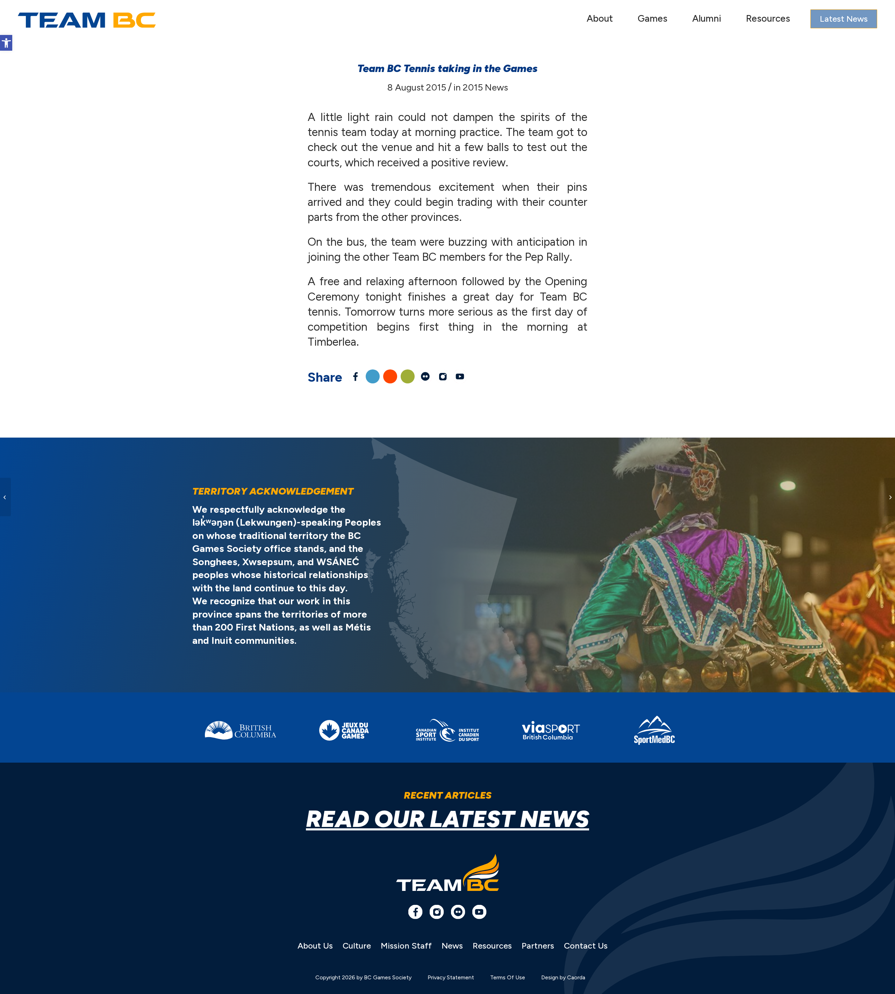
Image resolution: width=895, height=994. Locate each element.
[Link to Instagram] (443, 376)
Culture (357, 946)
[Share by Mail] (408, 376)
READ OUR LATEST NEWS (447, 819)
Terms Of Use (507, 977)
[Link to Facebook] (415, 912)
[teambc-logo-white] (87, 20)
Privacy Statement (451, 977)
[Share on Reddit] (390, 376)
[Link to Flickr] (425, 376)
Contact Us (586, 946)
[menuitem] (599, 20)
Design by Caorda (563, 977)
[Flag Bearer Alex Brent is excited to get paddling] (5, 497)
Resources (492, 946)
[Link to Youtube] (460, 376)
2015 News (485, 87)
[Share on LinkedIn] (373, 376)
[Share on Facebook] (355, 376)
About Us (315, 946)
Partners (538, 946)
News (452, 946)
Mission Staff (406, 946)
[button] (6, 43)
